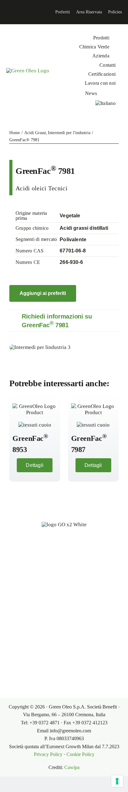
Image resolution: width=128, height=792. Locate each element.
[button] (64, 321)
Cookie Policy (80, 754)
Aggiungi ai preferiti (43, 293)
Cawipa (72, 767)
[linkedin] (5, 12)
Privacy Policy (48, 754)
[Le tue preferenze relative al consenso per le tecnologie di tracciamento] (117, 781)
